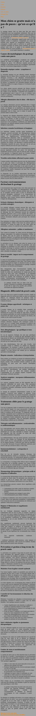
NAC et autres (5, 12)
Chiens (3, 2)
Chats (2, 4)
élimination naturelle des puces (19, 37)
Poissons (3, 7)
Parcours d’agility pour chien (9, 713)
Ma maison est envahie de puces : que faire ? (13, 714)
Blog (2, 16)
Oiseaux (3, 9)
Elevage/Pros (4, 14)
